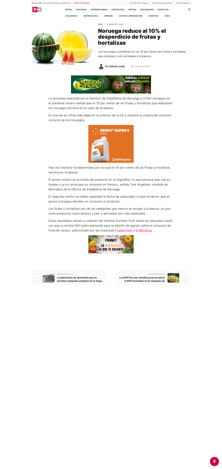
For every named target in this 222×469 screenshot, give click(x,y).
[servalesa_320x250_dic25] (111, 143)
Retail (68, 9)
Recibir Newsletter (82, 3)
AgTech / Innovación (130, 16)
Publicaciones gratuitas (162, 3)
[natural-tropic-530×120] (111, 84)
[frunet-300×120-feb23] (111, 244)
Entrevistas (91, 16)
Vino (167, 16)
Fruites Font (123, 230)
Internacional (99, 9)
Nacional (81, 9)
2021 (100, 24)
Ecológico (71, 16)
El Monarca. (144, 230)
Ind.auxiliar (147, 9)
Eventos (153, 16)
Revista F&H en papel (139, 3)
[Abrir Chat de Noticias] (214, 461)
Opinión (108, 16)
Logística (163, 9)
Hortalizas (117, 9)
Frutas (132, 9)
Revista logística (183, 3)
